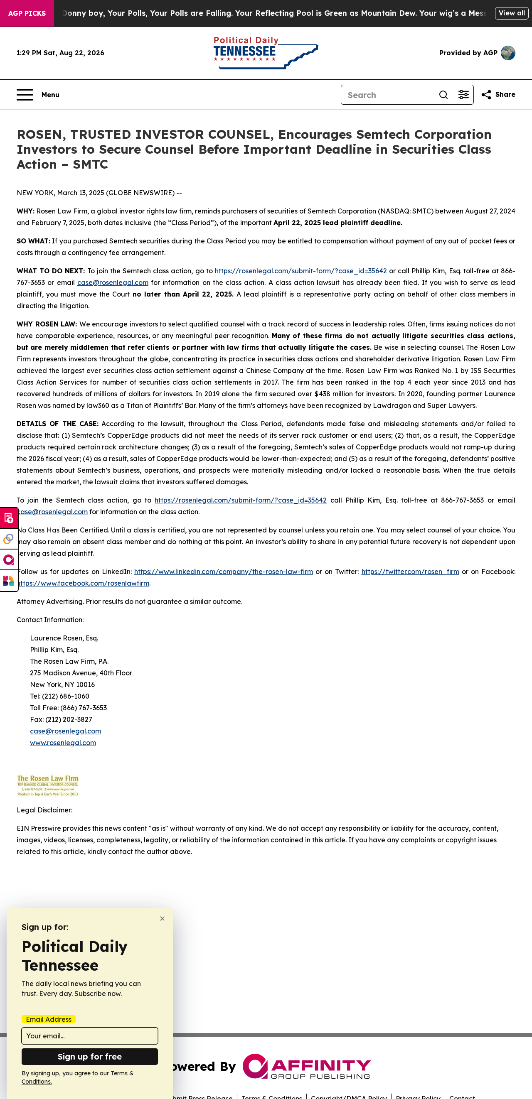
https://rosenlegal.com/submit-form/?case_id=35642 (301, 271)
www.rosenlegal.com (63, 742)
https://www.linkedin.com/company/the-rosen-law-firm (223, 571)
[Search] (443, 94)
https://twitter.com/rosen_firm (410, 571)
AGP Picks (27, 13)
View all (512, 13)
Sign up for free (90, 1056)
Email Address (48, 1019)
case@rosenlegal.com (112, 282)
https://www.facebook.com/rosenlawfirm (83, 583)
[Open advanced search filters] (463, 94)
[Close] (162, 918)
